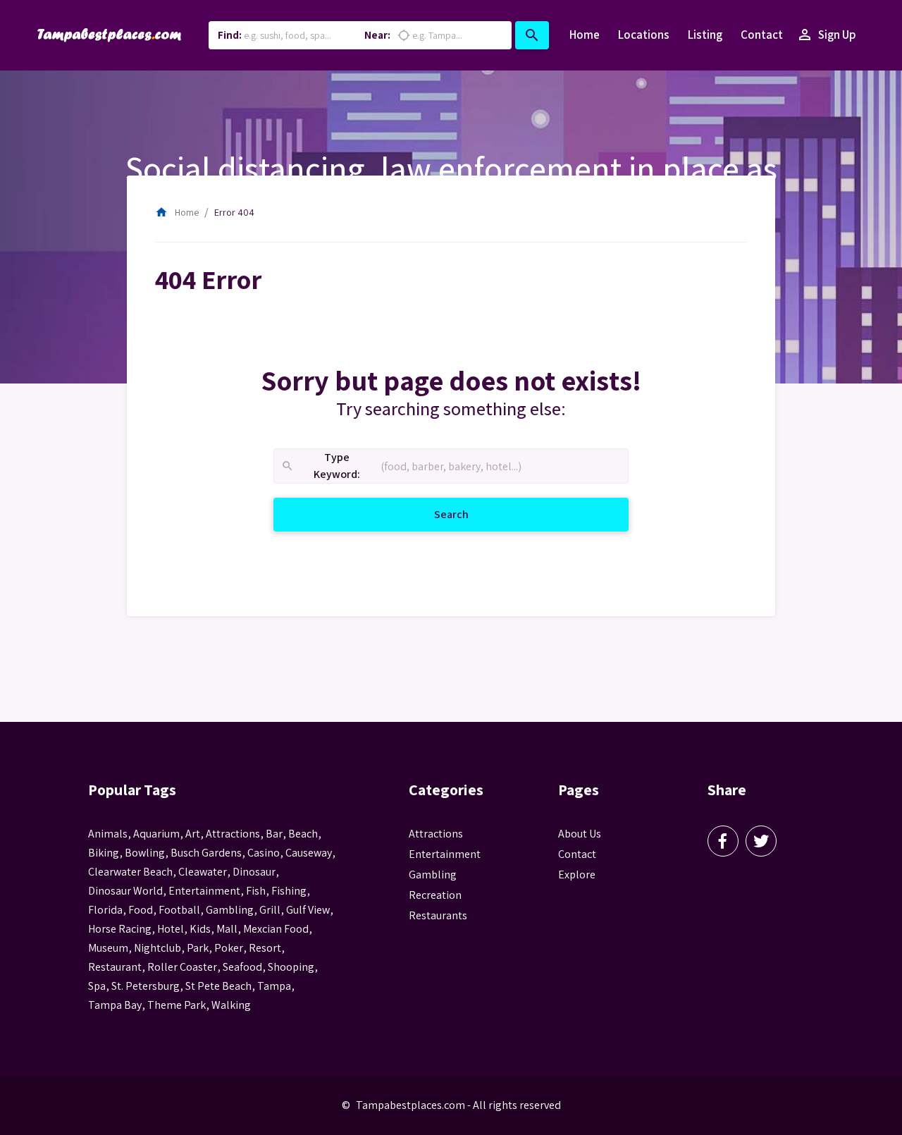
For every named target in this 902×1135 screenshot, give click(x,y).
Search (468, 514)
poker (228, 947)
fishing (289, 890)
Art (192, 833)
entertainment (204, 890)
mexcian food (276, 928)
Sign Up (826, 34)
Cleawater (202, 871)
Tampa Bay (115, 1005)
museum (108, 947)
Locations (643, 34)
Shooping (291, 966)
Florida (105, 909)
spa (97, 985)
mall (226, 928)
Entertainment (445, 854)
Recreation (435, 895)
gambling (230, 909)
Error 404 (234, 212)
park (198, 947)
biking (103, 852)
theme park (176, 1005)
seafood (242, 966)
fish (256, 890)
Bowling (145, 852)
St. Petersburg (145, 985)
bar (274, 833)
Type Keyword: (320, 466)
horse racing (120, 928)
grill (269, 909)
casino (263, 852)
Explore (576, 874)
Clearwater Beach (130, 871)
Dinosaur (254, 871)
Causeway (308, 852)
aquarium (156, 833)
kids (200, 928)
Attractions (436, 833)
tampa (274, 985)
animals (108, 833)
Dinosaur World (125, 890)
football (179, 909)
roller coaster (182, 966)
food (140, 909)
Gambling (433, 874)
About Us (579, 833)
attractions (233, 833)
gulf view (308, 909)
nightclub (157, 947)
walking (231, 1005)
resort (265, 947)
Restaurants (438, 915)
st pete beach (218, 985)
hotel (170, 928)
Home (584, 34)
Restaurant (115, 966)
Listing (705, 34)
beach (303, 833)
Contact (762, 34)
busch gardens (206, 852)
